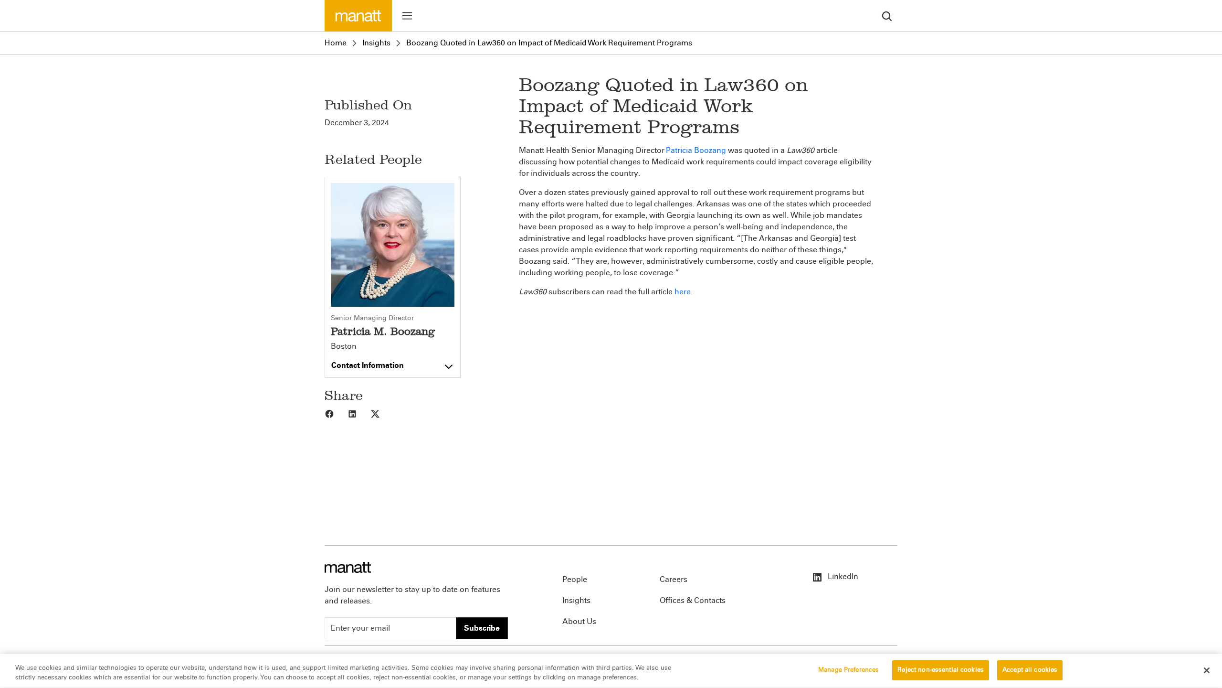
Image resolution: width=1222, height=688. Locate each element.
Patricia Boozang (696, 150)
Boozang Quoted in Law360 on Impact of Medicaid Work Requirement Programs (549, 42)
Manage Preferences (848, 670)
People (574, 579)
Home (336, 42)
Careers (673, 579)
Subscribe (482, 628)
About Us (579, 621)
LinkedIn (842, 576)
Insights (376, 42)
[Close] (1206, 670)
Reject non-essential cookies (940, 670)
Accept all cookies (1029, 670)
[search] (887, 15)
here (682, 291)
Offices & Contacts (693, 600)
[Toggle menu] (407, 15)
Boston (344, 346)
